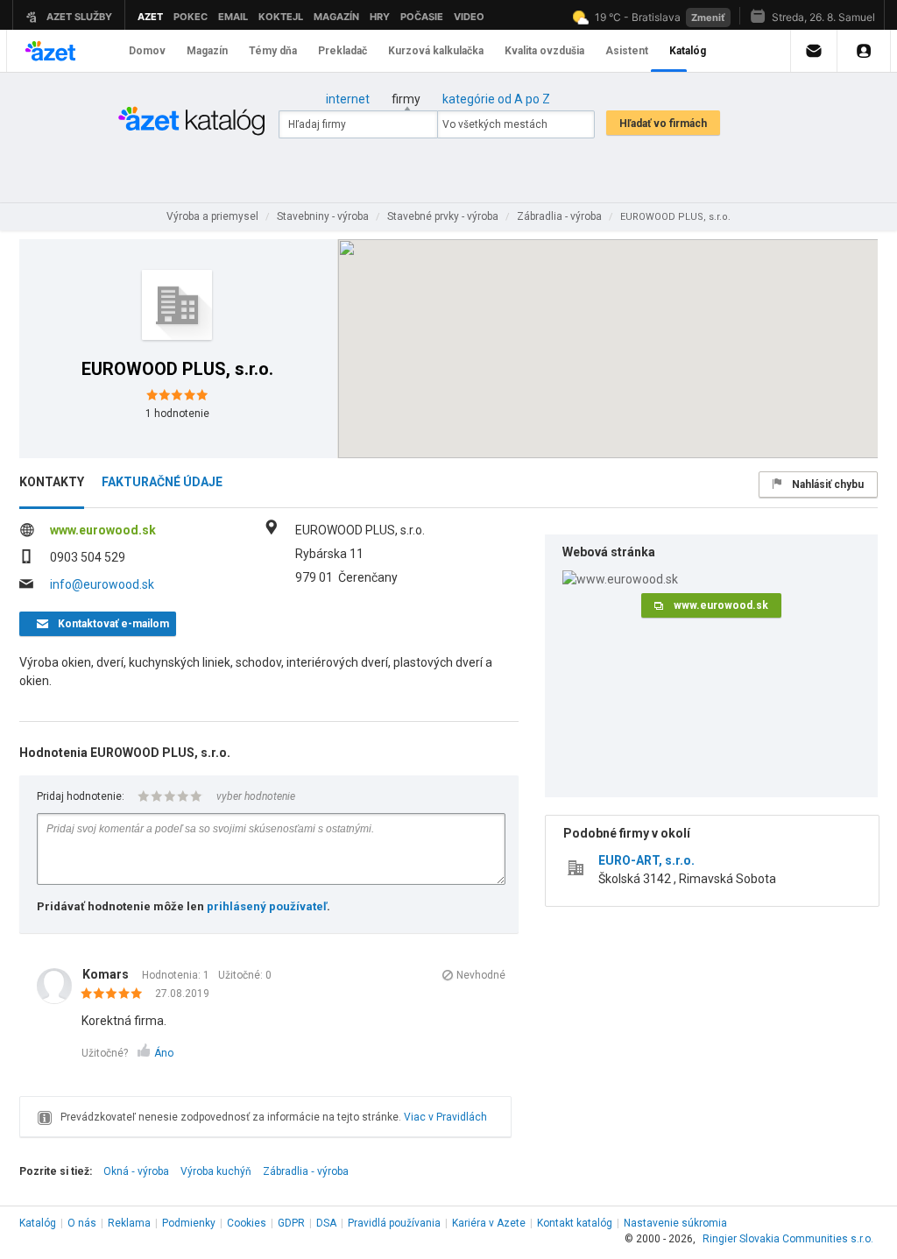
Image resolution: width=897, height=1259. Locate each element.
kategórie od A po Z (496, 99)
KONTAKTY (51, 482)
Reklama (129, 1223)
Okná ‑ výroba (136, 1171)
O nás (81, 1223)
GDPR (291, 1223)
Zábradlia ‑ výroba (306, 1171)
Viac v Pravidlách (445, 1117)
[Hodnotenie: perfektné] (116, 994)
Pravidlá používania (394, 1223)
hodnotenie (177, 413)
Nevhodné (480, 975)
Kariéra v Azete (489, 1223)
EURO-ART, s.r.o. (646, 860)
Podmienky (188, 1223)
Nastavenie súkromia (675, 1223)
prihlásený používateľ (267, 906)
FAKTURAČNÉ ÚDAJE (162, 482)
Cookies (246, 1223)
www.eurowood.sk (103, 530)
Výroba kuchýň (215, 1171)
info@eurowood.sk (102, 584)
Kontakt (574, 1223)
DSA (326, 1223)
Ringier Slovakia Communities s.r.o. (788, 1239)
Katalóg (37, 1223)
